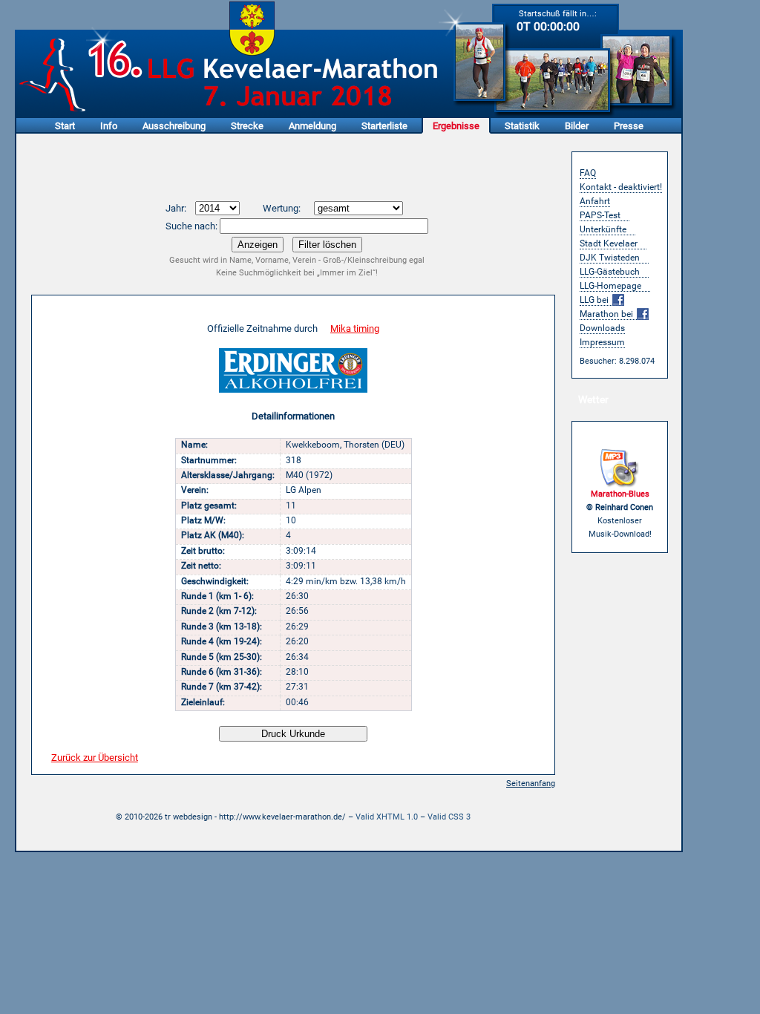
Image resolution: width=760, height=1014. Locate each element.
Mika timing (354, 328)
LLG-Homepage (610, 286)
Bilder (577, 125)
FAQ (588, 173)
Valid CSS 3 (449, 817)
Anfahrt (595, 201)
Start (65, 125)
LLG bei (595, 300)
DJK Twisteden (610, 257)
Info (108, 125)
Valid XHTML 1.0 (387, 817)
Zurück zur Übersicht (94, 757)
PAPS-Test (600, 215)
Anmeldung (312, 125)
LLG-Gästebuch (610, 271)
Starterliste (384, 125)
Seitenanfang (530, 783)
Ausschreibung (174, 125)
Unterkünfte (603, 229)
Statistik (522, 125)
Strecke (247, 125)
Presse (628, 125)
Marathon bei (607, 314)
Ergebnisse (456, 125)
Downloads (602, 328)
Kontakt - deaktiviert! (621, 187)
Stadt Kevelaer (609, 243)
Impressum (602, 342)
